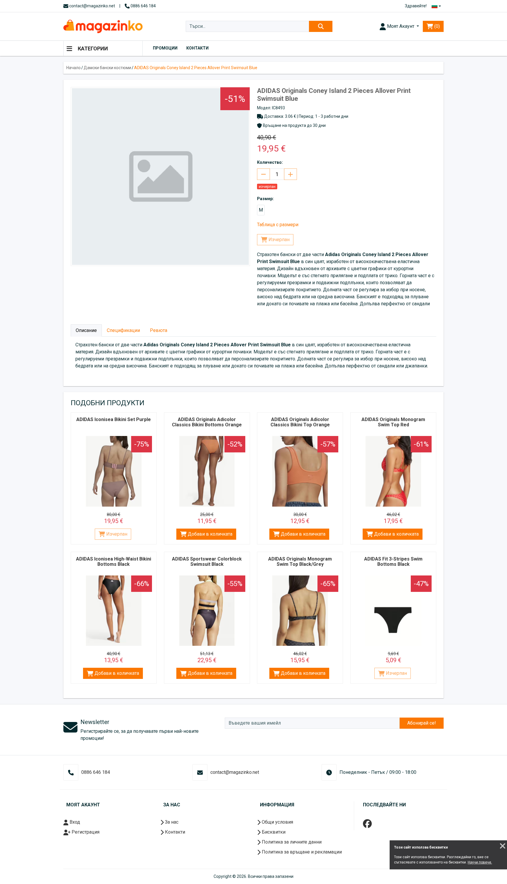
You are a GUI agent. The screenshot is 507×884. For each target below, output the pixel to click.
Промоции (165, 48)
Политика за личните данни (291, 842)
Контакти (197, 48)
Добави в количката (209, 534)
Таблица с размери (277, 224)
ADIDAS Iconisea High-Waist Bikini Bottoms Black (113, 561)
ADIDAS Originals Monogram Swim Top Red (393, 422)
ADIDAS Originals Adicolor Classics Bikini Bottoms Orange (207, 422)
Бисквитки (273, 832)
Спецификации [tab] (123, 330)
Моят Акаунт (400, 26)
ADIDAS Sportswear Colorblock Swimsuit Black (207, 561)
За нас (171, 822)
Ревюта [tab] (158, 330)
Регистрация (84, 832)
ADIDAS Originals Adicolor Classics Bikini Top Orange (300, 422)
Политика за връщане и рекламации (301, 852)
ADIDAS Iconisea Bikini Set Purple (113, 419)
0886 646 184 (143, 6)
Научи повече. (480, 862)
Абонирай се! (421, 723)
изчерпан (267, 186)
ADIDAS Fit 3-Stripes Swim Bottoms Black (393, 561)
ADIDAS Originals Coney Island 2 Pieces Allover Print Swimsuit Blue (195, 67)
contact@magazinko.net (91, 6)
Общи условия (277, 822)
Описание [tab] (86, 330)
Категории (92, 48)
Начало (73, 67)
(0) (436, 26)
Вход (74, 822)
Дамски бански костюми (107, 67)
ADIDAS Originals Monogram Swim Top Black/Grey (300, 561)
